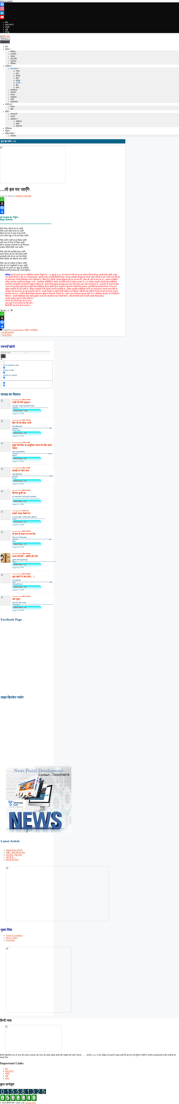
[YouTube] (89, 17)
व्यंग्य (12, 99)
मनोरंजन (8, 104)
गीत (17, 85)
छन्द (17, 73)
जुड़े (6, 29)
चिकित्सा (8, 128)
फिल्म (12, 107)
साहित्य (8, 66)
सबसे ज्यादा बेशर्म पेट (21, 513)
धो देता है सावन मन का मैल (23, 533)
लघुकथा (13, 97)
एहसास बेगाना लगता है (14, 850)
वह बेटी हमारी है (8, 332)
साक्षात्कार (14, 102)
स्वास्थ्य (13, 61)
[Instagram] (89, 9)
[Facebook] (89, 4)
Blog (7, 32)
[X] (62, 203)
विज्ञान (7, 131)
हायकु (18, 80)
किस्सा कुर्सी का (19, 493)
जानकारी (13, 114)
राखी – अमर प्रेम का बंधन (15, 853)
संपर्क (7, 27)
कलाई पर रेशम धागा (20, 470)
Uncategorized (17, 330)
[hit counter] (23, 1093)
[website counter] (18, 1100)
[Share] (62, 212)
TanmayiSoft (30, 1103)
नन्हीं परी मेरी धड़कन (21, 402)
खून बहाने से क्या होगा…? (23, 576)
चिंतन (7, 49)
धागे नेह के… (11, 857)
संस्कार (13, 136)
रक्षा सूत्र (16, 599)
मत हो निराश (6, 335)
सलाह (12, 116)
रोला (17, 87)
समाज (12, 56)
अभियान (19, 121)
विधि (7, 112)
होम (6, 22)
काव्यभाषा (14, 69)
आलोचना (13, 90)
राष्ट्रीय (13, 54)
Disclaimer (10, 940)
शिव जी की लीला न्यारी (21, 422)
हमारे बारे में (9, 25)
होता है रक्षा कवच (12, 860)
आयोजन (19, 126)
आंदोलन (13, 119)
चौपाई (18, 76)
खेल (11, 109)
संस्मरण (13, 92)
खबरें (17, 124)
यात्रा (12, 94)
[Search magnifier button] (3, 356)
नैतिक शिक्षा (9, 133)
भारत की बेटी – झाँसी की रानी (25, 556)
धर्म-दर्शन (13, 59)
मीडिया (13, 63)
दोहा (17, 78)
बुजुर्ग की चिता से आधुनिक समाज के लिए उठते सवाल (32, 446)
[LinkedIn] (89, 13)
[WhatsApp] (62, 199)
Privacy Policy (12, 938)
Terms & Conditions (14, 935)
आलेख (24, 442)
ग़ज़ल (18, 71)
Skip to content (6, 1)
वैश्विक (13, 51)
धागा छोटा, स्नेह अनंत (14, 855)
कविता (18, 83)
